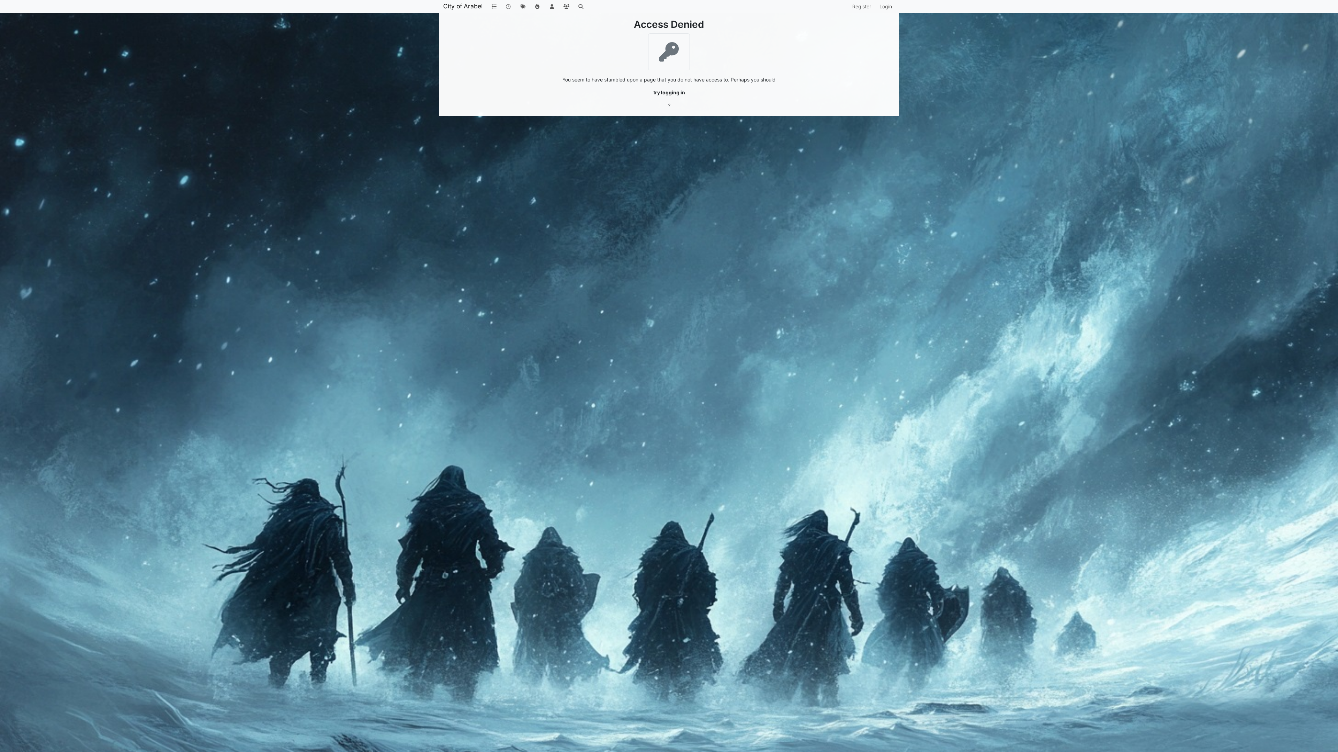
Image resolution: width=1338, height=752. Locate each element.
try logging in (669, 92)
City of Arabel (463, 6)
